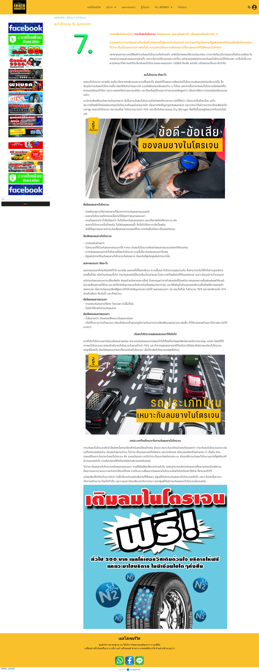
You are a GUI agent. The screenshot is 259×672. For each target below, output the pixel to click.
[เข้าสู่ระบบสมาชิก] (254, 7)
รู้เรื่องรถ (70, 17)
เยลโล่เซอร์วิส (59, 17)
